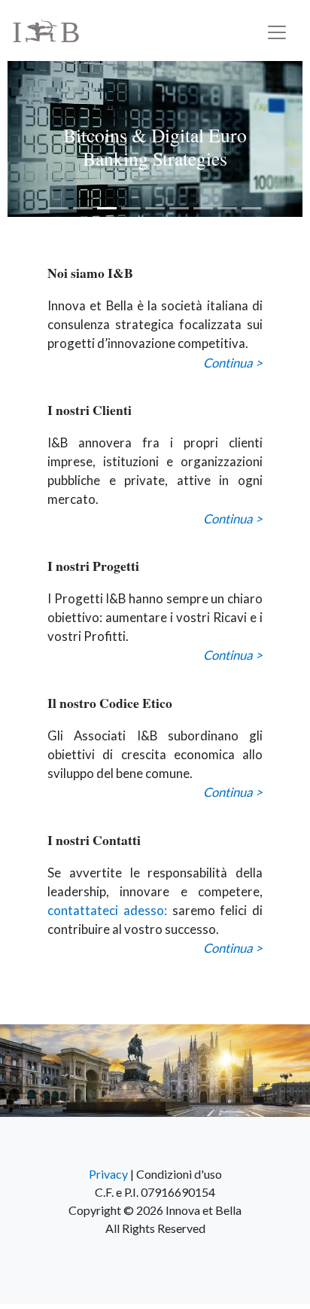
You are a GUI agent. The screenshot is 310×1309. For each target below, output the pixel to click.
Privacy (108, 1174)
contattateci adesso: (107, 910)
